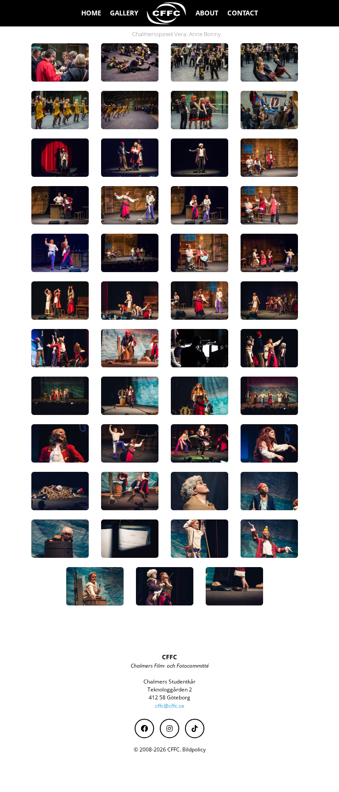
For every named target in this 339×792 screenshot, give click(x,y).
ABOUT (207, 13)
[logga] (167, 13)
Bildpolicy (194, 749)
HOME (91, 13)
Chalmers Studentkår (169, 681)
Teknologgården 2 (169, 689)
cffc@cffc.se (170, 706)
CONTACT (242, 13)
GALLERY (124, 13)
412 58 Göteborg (169, 697)
